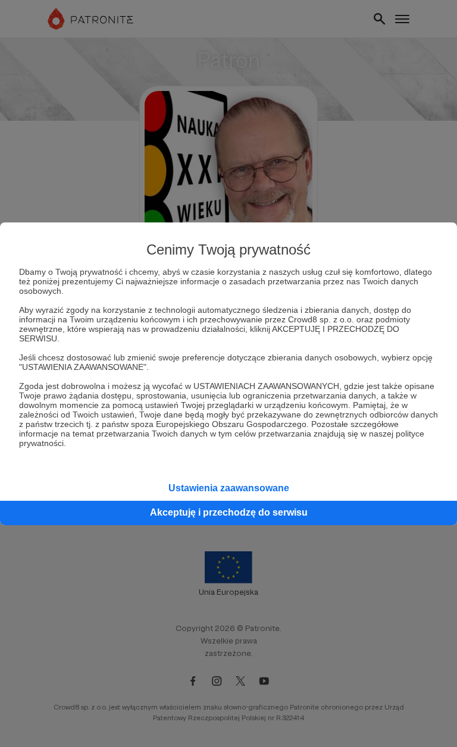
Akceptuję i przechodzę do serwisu (229, 512)
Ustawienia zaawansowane (228, 488)
